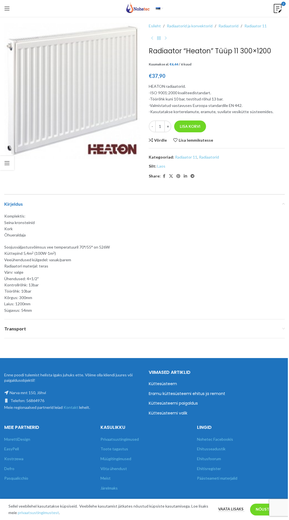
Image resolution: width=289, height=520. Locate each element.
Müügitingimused (115, 458)
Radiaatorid (228, 25)
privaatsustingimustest (38, 512)
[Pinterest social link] (178, 176)
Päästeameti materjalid (217, 478)
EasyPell (11, 448)
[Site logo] (138, 8)
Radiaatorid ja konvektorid (190, 25)
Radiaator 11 (255, 25)
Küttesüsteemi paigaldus (173, 403)
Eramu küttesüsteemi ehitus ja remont (187, 393)
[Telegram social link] (192, 176)
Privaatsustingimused (119, 439)
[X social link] (171, 176)
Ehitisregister (209, 468)
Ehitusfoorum (209, 458)
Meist (105, 478)
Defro (9, 468)
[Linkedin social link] (185, 176)
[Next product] (165, 38)
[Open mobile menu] (7, 8)
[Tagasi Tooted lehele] (159, 38)
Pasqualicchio (16, 478)
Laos (161, 166)
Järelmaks (109, 488)
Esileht (155, 25)
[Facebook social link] (164, 176)
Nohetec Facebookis (215, 439)
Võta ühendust (113, 468)
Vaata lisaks (231, 509)
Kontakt (71, 407)
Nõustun (265, 509)
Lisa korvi (190, 126)
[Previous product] (152, 38)
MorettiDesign (17, 439)
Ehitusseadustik (211, 448)
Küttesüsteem (163, 384)
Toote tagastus (114, 448)
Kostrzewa (13, 458)
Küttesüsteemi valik (168, 413)
